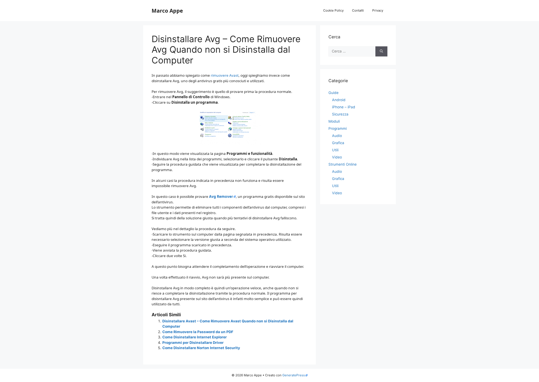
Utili (335, 150)
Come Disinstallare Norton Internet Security (201, 348)
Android (339, 100)
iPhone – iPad (343, 107)
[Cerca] (381, 51)
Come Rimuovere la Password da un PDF (197, 332)
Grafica (338, 143)
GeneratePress (293, 375)
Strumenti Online (342, 164)
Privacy (377, 10)
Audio (337, 136)
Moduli (334, 121)
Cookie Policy (333, 10)
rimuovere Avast (225, 75)
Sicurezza (340, 114)
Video (337, 157)
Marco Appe (167, 10)
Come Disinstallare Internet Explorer (194, 337)
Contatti (358, 10)
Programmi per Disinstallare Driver (193, 342)
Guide (333, 93)
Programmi (337, 128)
